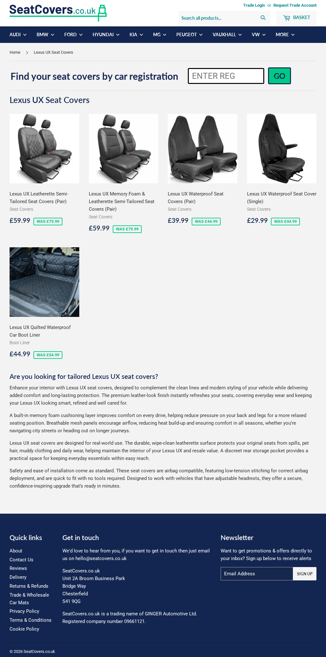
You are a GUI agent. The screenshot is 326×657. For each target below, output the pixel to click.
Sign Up (304, 573)
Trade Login (254, 5)
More (283, 34)
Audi (16, 34)
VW (256, 34)
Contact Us (21, 560)
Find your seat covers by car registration (94, 76)
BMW (43, 34)
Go (279, 75)
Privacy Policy (24, 611)
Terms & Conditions (31, 620)
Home (15, 52)
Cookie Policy (24, 629)
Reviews (18, 568)
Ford (71, 34)
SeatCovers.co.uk (39, 651)
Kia (134, 34)
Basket (301, 17)
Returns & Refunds (29, 586)
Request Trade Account (294, 5)
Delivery (18, 577)
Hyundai (104, 34)
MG (157, 34)
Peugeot (187, 34)
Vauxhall (225, 34)
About (16, 551)
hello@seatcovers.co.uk (101, 558)
